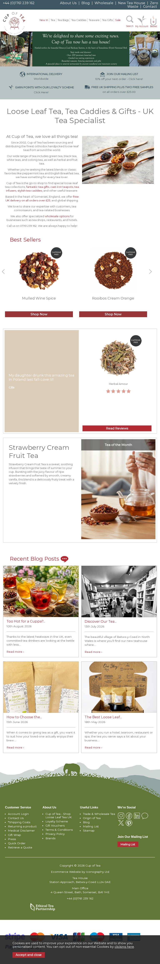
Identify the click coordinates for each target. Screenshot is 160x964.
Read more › (15, 651)
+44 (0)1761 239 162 (19, 3)
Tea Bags (63, 20)
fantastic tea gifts (37, 186)
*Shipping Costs (19, 822)
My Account (141, 26)
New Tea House (131, 3)
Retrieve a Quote (20, 847)
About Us (68, 3)
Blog (85, 3)
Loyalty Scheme (56, 821)
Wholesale (104, 3)
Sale (118, 20)
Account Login (18, 814)
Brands (50, 838)
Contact (150, 6)
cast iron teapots (61, 186)
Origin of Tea (92, 818)
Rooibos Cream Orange (113, 298)
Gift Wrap (14, 835)
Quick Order (16, 843)
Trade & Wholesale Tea (99, 814)
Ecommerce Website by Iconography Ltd (80, 871)
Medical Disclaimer (21, 830)
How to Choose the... (24, 717)
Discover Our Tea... (100, 621)
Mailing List (91, 826)
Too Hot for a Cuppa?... (25, 621)
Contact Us (16, 818)
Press (12, 839)
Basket (153, 24)
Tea (53, 20)
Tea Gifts (107, 20)
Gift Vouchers (55, 825)
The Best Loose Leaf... (103, 717)
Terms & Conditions (59, 829)
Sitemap (89, 830)
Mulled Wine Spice (39, 298)
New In (44, 20)
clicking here (124, 947)
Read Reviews (117, 428)
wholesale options (57, 216)
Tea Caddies (78, 20)
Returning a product (22, 826)
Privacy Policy (55, 834)
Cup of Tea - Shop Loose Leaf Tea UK (58, 815)
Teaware (94, 20)
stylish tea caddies (30, 190)
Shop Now (39, 314)
